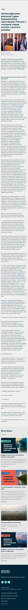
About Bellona (4, 601)
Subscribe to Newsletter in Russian (9, 595)
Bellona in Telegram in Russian (8, 598)
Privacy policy (4, 603)
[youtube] (9, 582)
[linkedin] (2, 582)
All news (4, 434)
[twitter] (5, 582)
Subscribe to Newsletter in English (9, 593)
